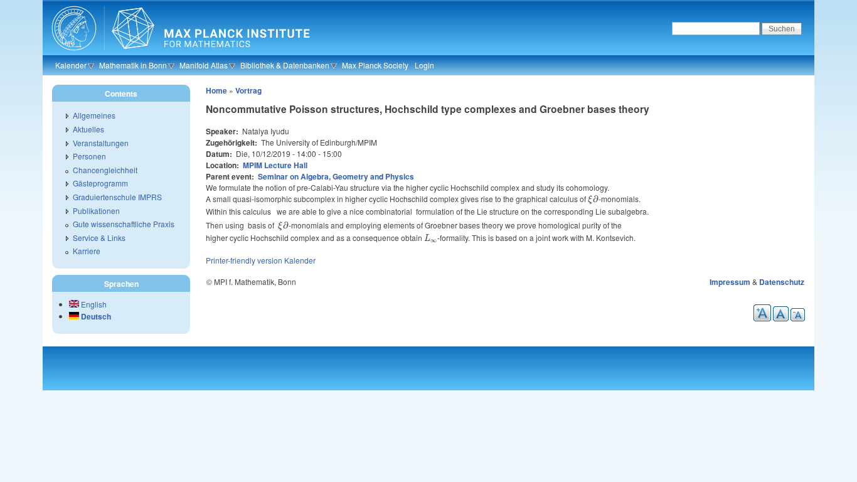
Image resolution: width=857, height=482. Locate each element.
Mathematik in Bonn (133, 65)
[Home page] (179, 53)
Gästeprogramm (100, 183)
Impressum (730, 281)
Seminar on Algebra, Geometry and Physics (336, 176)
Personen (89, 156)
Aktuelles (88, 129)
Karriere (86, 250)
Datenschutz (781, 281)
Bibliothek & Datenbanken (284, 65)
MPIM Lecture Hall (275, 165)
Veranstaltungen (101, 142)
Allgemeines (94, 115)
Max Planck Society (375, 65)
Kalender (71, 65)
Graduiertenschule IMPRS (117, 196)
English (93, 304)
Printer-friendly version (244, 260)
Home (216, 90)
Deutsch (95, 316)
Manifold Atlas (203, 65)
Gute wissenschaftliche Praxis (123, 223)
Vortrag (248, 90)
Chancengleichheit (105, 169)
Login (424, 65)
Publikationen (96, 210)
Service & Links (99, 237)
